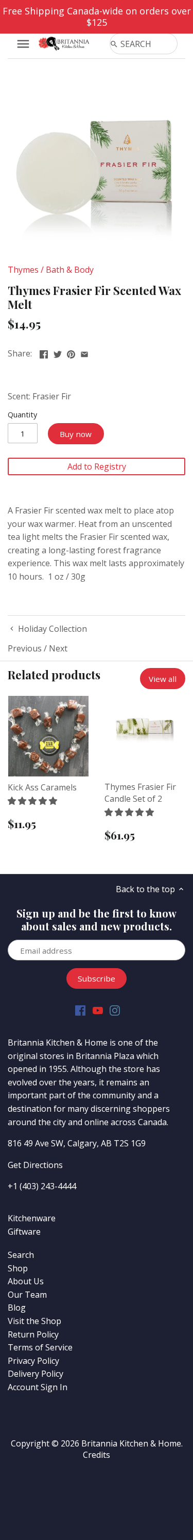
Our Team (27, 1294)
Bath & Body (70, 269)
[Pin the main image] (71, 352)
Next (58, 648)
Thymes (23, 269)
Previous (25, 648)
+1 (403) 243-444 (40, 1186)
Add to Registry (96, 466)
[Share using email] (84, 352)
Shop (18, 1268)
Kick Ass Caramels (42, 787)
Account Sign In (37, 1387)
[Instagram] (115, 1010)
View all (163, 679)
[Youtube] (98, 1010)
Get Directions (35, 1165)
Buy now (76, 434)
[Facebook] (80, 1010)
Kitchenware (32, 1218)
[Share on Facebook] (44, 352)
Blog (17, 1307)
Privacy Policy (33, 1360)
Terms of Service (40, 1347)
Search (21, 1255)
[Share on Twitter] (58, 352)
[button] (33, 800)
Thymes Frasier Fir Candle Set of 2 (140, 792)
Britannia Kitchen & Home (131, 1443)
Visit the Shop (34, 1321)
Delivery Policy (35, 1373)
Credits (96, 1454)
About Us (26, 1281)
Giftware (24, 1231)
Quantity (22, 414)
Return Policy (33, 1334)
